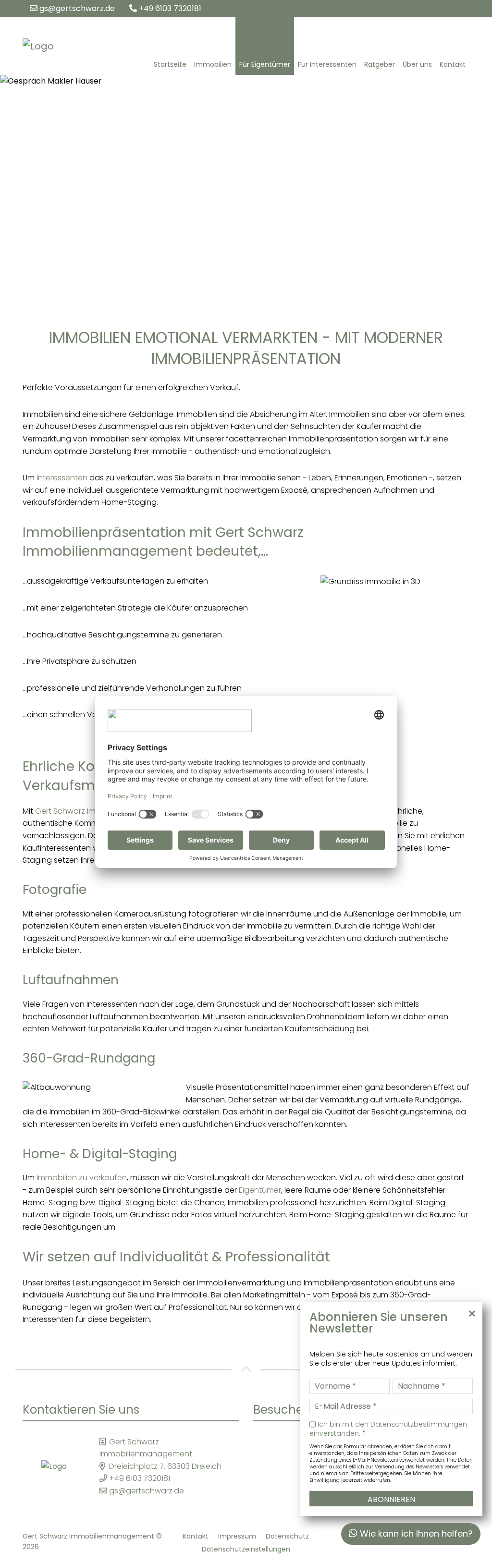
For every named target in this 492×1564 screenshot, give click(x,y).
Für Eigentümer (264, 64)
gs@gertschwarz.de (76, 8)
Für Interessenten (327, 64)
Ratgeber (379, 64)
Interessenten (62, 477)
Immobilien (213, 64)
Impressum (237, 1536)
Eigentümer (260, 1190)
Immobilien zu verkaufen (82, 1177)
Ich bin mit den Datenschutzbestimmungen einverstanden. (388, 1429)
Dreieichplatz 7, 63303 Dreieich (165, 1466)
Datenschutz (287, 1536)
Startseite (170, 64)
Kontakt (453, 64)
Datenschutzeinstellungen (246, 1549)
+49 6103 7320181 (169, 8)
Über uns (417, 64)
